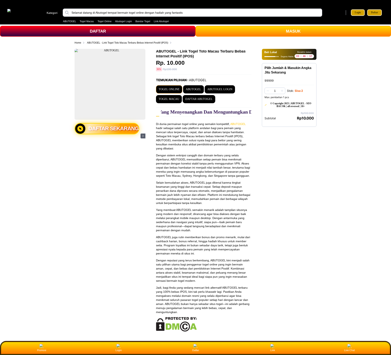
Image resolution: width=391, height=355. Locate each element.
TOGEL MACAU (169, 99)
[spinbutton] (275, 91)
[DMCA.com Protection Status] (176, 330)
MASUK (293, 31)
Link (272, 350)
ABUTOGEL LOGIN (219, 89)
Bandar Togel (142, 21)
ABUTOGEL (69, 21)
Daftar (374, 12)
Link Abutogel (161, 21)
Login (358, 12)
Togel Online (105, 21)
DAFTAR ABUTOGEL (199, 99)
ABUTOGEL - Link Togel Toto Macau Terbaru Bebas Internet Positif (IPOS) (127, 42)
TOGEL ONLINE (169, 89)
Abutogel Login (123, 21)
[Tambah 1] (282, 90)
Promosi (41, 350)
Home (78, 42)
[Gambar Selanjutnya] (143, 136)
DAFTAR (98, 31)
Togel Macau (87, 21)
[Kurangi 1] (267, 90)
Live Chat (349, 350)
